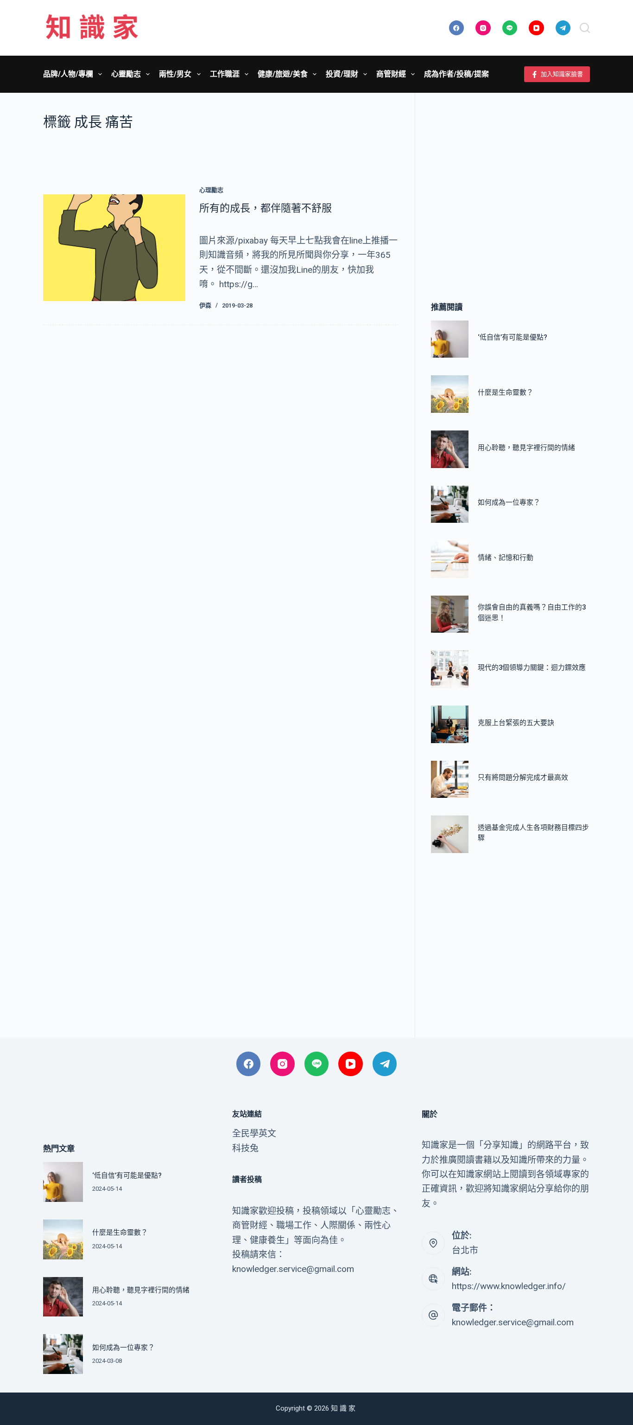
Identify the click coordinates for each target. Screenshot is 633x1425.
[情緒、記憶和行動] (449, 559)
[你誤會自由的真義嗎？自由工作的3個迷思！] (449, 614)
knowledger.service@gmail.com (513, 1322)
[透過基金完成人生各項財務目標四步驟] (449, 834)
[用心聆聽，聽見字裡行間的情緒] (449, 449)
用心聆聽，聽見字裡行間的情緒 (526, 447)
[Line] (510, 28)
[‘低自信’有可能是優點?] (449, 339)
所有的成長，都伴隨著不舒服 (265, 208)
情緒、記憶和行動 (505, 557)
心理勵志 (211, 189)
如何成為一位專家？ (509, 502)
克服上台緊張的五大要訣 (516, 723)
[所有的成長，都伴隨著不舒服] (114, 247)
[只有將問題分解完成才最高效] (449, 779)
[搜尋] (585, 28)
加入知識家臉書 (562, 74)
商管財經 (391, 74)
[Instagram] (483, 28)
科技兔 (245, 1148)
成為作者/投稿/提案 (456, 74)
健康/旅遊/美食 (283, 74)
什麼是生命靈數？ (505, 392)
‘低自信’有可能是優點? (512, 337)
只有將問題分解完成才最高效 (523, 777)
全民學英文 (254, 1133)
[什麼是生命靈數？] (449, 394)
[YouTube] (536, 28)
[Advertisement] (510, 183)
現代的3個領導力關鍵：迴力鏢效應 (532, 667)
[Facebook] (456, 28)
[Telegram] (563, 28)
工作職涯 (225, 74)
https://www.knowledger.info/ (509, 1286)
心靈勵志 (126, 74)
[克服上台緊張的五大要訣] (449, 724)
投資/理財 (342, 74)
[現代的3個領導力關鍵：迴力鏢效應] (449, 669)
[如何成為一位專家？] (449, 504)
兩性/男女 (175, 74)
